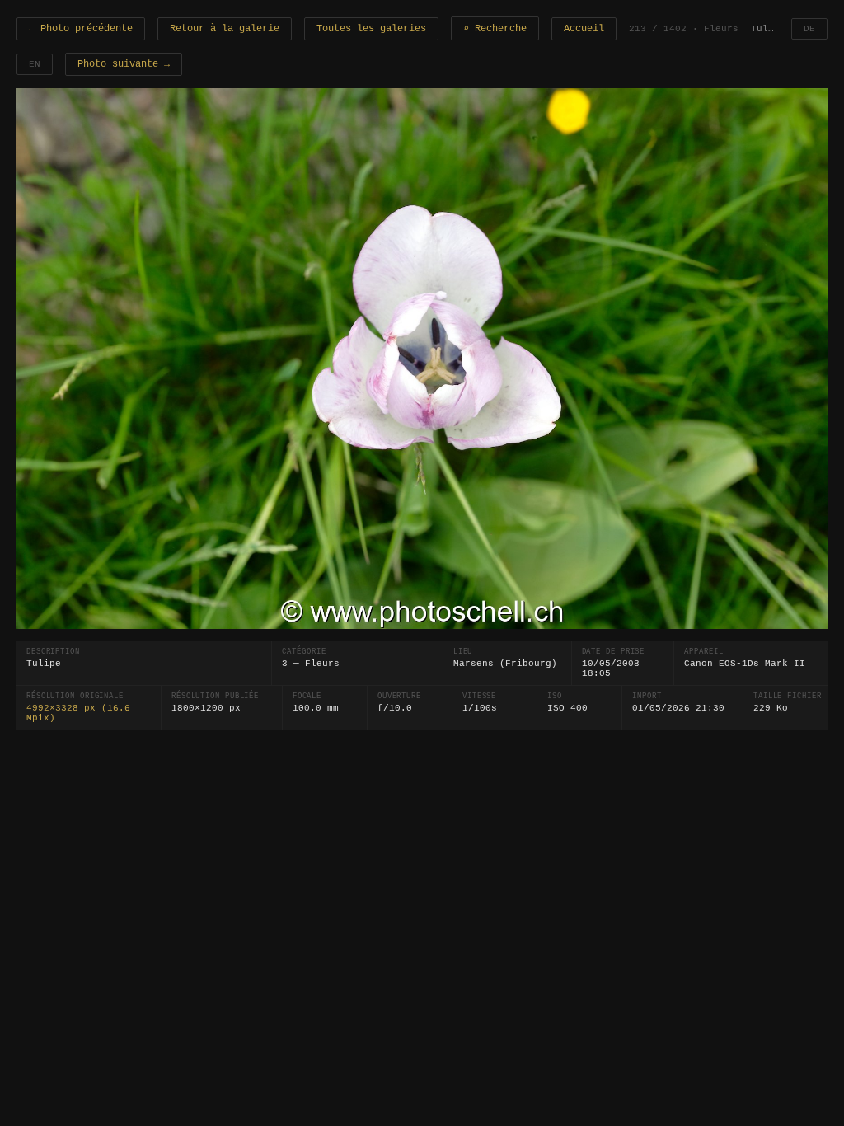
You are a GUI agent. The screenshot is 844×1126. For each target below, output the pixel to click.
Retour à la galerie (224, 29)
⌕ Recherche (495, 29)
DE (809, 29)
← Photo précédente (81, 29)
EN (34, 64)
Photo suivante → (123, 64)
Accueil (584, 29)
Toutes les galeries (371, 29)
